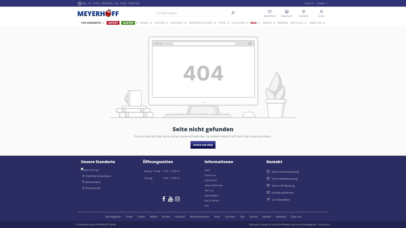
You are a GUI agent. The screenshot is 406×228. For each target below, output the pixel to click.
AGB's (207, 170)
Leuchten (230, 216)
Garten (141, 216)
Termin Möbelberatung (285, 178)
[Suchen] (233, 13)
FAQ (207, 205)
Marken (266, 216)
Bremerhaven (93, 182)
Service (253, 216)
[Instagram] (177, 199)
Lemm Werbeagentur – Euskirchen (313, 224)
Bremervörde (93, 188)
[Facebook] (164, 199)
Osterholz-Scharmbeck (98, 176)
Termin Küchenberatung (285, 172)
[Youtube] (170, 199)
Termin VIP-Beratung (283, 185)
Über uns (209, 190)
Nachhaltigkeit (212, 195)
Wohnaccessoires (199, 216)
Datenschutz (211, 180)
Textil (217, 216)
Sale (242, 216)
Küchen (166, 216)
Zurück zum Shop (203, 144)
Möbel (153, 216)
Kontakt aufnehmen (283, 192)
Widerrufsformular (213, 185)
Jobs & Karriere (212, 200)
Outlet (129, 216)
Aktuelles (281, 216)
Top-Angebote (113, 216)
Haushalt (180, 216)
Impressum (210, 175)
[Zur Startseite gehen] (98, 13)
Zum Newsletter (281, 199)
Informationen (219, 161)
